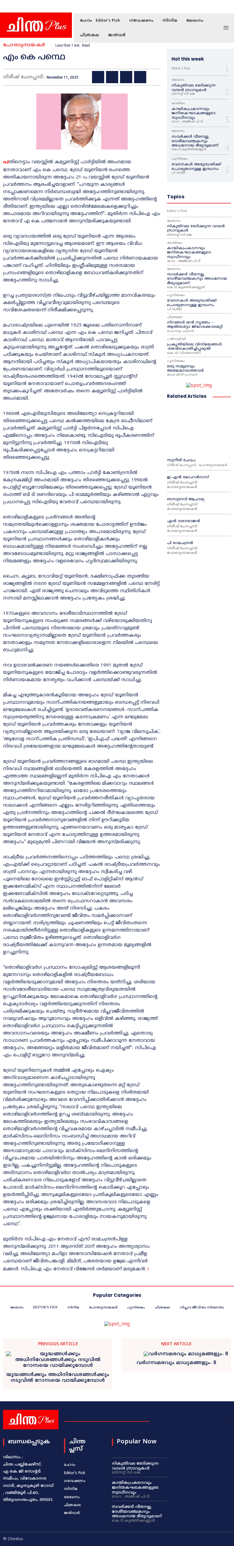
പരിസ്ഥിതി (176, 339)
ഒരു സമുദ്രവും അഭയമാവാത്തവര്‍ (186, 368)
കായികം (178, 103)
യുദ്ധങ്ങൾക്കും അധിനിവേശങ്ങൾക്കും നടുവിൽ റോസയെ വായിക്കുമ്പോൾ (57, 1378)
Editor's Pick (181, 68)
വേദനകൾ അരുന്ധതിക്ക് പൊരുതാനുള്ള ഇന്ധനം (196, 166)
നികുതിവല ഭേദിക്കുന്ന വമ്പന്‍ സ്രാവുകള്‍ (194, 87)
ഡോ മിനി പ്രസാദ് (182, 375)
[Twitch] (210, 1539)
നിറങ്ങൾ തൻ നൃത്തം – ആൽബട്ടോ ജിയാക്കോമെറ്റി (195, 324)
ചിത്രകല (175, 317)
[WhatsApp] (140, 77)
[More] (154, 77)
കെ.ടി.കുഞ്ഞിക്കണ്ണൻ (189, 149)
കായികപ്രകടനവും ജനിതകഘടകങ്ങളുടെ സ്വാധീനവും (194, 113)
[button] (182, 6)
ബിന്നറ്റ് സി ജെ (183, 94)
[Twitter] (212, 6)
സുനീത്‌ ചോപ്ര (181, 460)
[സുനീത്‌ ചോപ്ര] (199, 429)
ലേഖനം (178, 80)
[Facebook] (197, 6)
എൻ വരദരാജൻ (183, 521)
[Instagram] (205, 6)
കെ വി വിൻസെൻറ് (183, 353)
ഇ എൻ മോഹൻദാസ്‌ (188, 477)
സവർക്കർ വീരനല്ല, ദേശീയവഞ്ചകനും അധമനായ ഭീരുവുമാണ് (195, 141)
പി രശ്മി (179, 173)
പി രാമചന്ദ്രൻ (180, 543)
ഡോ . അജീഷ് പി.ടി (187, 121)
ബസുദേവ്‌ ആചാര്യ (185, 499)
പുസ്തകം (180, 159)
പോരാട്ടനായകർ (24, 45)
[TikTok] (200, 1539)
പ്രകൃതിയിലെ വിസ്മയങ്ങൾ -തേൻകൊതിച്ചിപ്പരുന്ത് (194, 346)
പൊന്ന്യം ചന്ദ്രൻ (180, 331)
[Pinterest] (126, 77)
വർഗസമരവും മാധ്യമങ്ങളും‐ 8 (176, 1363)
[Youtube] (219, 6)
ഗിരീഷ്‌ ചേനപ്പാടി (181, 465)
